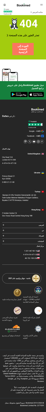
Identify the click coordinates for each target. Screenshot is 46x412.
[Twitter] (30, 142)
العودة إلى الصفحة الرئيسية (23, 49)
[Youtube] (34, 142)
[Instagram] (38, 142)
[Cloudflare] (11, 329)
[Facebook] (42, 142)
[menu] (41, 5)
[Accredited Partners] (17, 311)
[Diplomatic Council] (38, 329)
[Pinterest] (25, 142)
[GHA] (38, 290)
